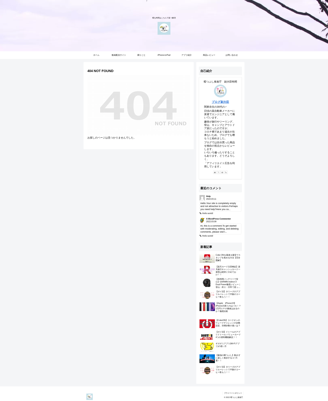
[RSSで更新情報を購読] (226, 172)
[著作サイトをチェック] (215, 172)
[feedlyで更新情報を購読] (222, 172)
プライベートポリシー (233, 393)
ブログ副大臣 (220, 101)
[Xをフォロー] (218, 172)
